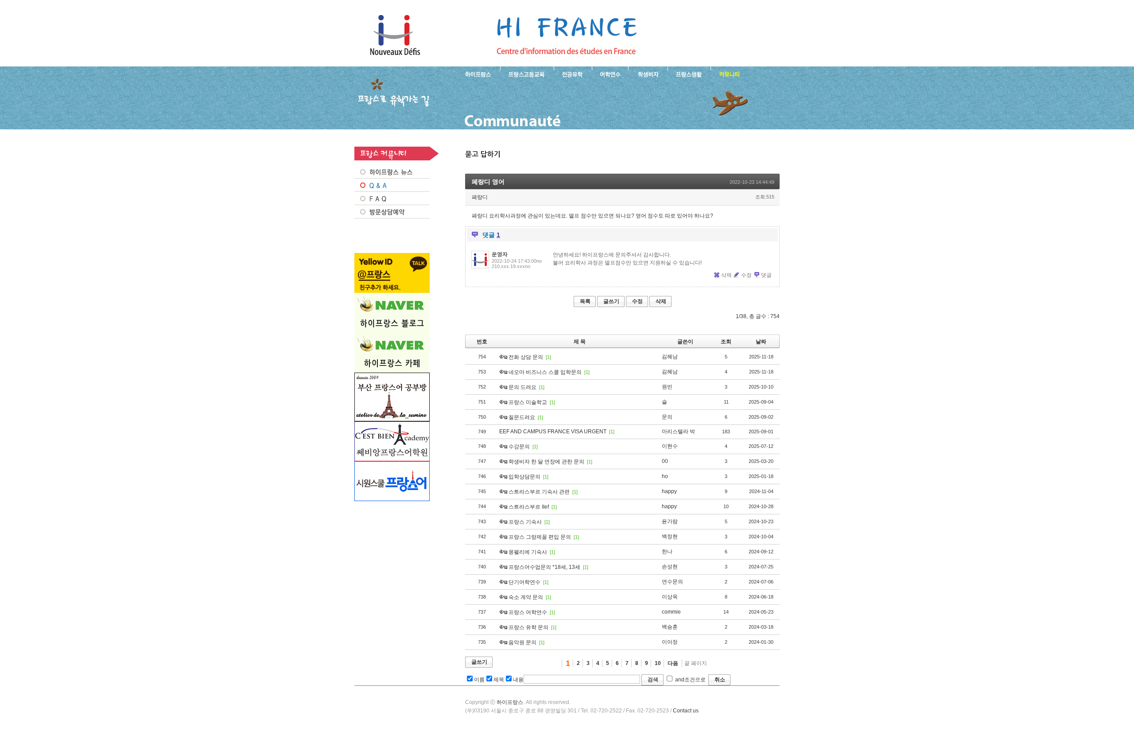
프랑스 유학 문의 (528, 627)
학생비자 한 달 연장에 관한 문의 (546, 462)
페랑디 (480, 197)
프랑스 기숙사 (525, 522)
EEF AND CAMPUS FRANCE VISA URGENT (552, 431)
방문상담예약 (392, 211)
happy (669, 491)
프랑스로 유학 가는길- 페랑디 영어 (567, 35)
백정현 (670, 536)
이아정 (670, 642)
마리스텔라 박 (678, 431)
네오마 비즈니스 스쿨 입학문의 (545, 372)
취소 (720, 680)
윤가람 (670, 521)
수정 (746, 275)
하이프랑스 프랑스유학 (395, 35)
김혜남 (670, 357)
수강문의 (519, 446)
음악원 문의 (522, 642)
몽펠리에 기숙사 (528, 552)
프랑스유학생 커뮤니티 (728, 73)
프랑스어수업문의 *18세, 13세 (544, 567)
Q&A (392, 185)
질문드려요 (522, 417)
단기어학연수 (524, 582)
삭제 (726, 275)
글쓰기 (611, 301)
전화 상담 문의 (526, 357)
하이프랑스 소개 (476, 73)
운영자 (500, 254)
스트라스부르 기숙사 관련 (539, 492)
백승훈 (670, 627)
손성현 (670, 567)
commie (671, 612)
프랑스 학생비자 (648, 73)
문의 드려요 (522, 387)
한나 (667, 551)
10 (658, 663)
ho (665, 476)
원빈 (667, 387)
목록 (585, 301)
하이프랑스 (510, 702)
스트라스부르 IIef (529, 507)
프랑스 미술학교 (528, 402)
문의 (667, 417)
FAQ (392, 198)
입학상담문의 (524, 477)
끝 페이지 (695, 663)
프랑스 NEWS (392, 172)
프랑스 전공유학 (573, 73)
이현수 (670, 446)
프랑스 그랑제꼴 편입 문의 (540, 537)
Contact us (686, 711)
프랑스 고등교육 (527, 73)
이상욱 (670, 597)
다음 (673, 663)
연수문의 (672, 582)
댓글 (766, 275)
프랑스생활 (689, 73)
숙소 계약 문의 (526, 597)
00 (665, 461)
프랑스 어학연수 (610, 73)
